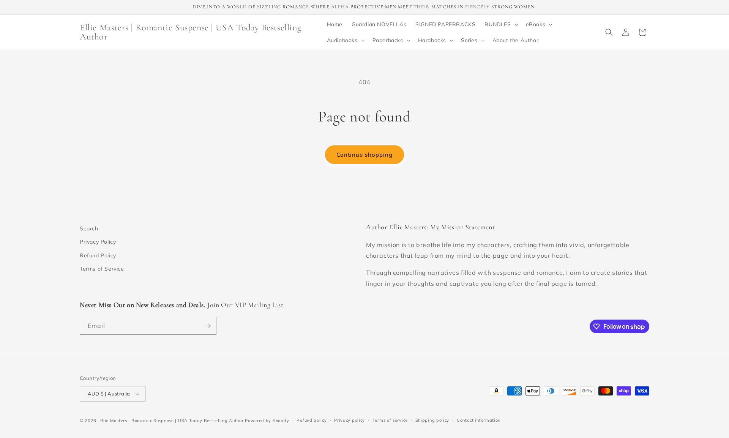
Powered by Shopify (267, 420)
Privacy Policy (98, 241)
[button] (500, 24)
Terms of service (390, 420)
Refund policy (312, 420)
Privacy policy (349, 420)
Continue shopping (364, 154)
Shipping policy (432, 420)
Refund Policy (98, 255)
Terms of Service (102, 268)
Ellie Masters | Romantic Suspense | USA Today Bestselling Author (171, 420)
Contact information (478, 420)
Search (89, 228)
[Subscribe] (207, 326)
